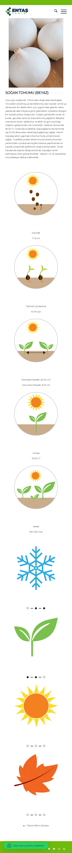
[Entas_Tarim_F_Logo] (29, 11)
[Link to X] (49, 848)
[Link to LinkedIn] (64, 848)
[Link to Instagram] (59, 848)
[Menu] (62, 11)
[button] (25, 845)
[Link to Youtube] (54, 848)
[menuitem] (54, 11)
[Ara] (54, 11)
